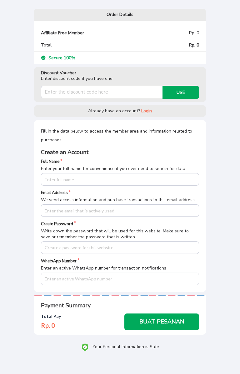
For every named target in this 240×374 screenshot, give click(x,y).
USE (181, 92)
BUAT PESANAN (161, 321)
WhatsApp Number (59, 261)
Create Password (57, 224)
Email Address (54, 193)
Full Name (50, 161)
